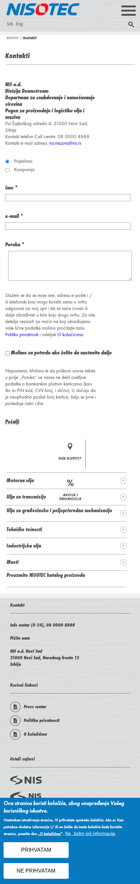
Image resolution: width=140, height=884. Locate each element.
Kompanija (24, 169)
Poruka (14, 244)
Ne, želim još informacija (90, 833)
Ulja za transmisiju (26, 496)
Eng (19, 24)
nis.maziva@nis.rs (65, 143)
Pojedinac (23, 161)
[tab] (67, 480)
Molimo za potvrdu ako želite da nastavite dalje (61, 352)
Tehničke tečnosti (24, 529)
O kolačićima (70, 334)
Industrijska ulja (24, 545)
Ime (11, 187)
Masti (13, 562)
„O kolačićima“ (50, 833)
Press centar (35, 707)
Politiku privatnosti (21, 334)
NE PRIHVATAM (36, 871)
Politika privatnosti (42, 720)
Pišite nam (20, 638)
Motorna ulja (20, 480)
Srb (10, 24)
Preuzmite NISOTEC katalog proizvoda (46, 575)
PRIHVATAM (36, 850)
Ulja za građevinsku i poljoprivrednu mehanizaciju (59, 510)
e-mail (14, 216)
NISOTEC (13, 38)
